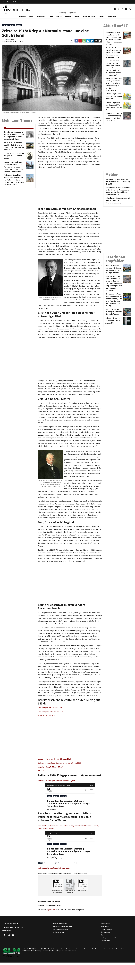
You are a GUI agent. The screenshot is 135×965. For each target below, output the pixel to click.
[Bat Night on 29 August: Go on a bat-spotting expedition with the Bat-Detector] (127, 117)
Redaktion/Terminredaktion (62, 926)
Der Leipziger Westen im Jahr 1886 (50, 712)
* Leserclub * (47, 863)
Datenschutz (105, 941)
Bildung (68, 16)
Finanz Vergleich (106, 929)
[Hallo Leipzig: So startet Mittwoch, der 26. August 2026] (127, 321)
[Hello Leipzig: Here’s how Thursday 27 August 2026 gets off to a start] (127, 106)
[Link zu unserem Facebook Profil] (122, 9)
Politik (30, 16)
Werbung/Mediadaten (60, 929)
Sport (76, 16)
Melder (101, 16)
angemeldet (51, 910)
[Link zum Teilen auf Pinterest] (80, 40)
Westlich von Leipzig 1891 (47, 716)
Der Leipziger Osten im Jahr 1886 (50, 708)
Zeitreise (18, 25)
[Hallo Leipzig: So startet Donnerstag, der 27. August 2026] (127, 96)
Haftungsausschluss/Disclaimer (111, 938)
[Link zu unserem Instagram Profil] (118, 9)
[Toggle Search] (130, 9)
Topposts (5, 25)
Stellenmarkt (16, 1)
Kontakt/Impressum (60, 923)
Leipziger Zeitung (6, 1)
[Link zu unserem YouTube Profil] (115, 9)
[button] (53, 15)
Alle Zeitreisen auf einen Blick (48, 771)
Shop (23, 1)
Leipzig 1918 (55, 863)
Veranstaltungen (89, 16)
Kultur (58, 16)
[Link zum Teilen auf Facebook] (76, 40)
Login (131, 1)
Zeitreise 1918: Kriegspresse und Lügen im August (56, 781)
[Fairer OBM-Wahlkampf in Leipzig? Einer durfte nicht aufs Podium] (127, 312)
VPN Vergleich (105, 926)
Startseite (22, 16)
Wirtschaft (41, 16)
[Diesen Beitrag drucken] (100, 40)
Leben (51, 16)
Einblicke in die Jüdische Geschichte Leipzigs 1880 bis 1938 (59, 763)
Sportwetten (105, 932)
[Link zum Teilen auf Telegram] (88, 40)
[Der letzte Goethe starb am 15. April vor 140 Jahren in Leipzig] (29, 156)
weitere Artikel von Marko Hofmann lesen (54, 868)
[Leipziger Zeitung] (16, 9)
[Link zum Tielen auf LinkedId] (92, 40)
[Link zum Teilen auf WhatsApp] (84, 40)
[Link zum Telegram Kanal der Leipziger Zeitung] (126, 9)
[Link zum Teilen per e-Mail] (96, 40)
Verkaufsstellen (58, 932)
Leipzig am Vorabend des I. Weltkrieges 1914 (54, 759)
